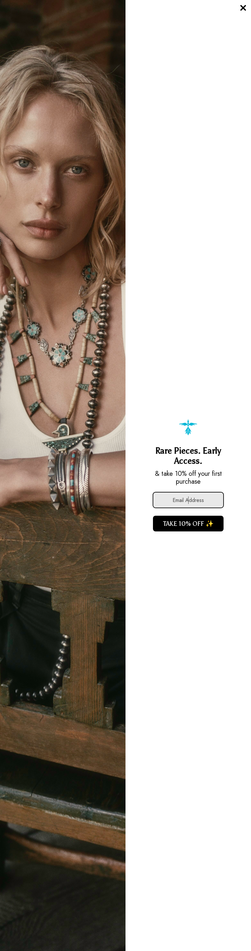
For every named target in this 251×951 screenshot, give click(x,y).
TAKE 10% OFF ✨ (188, 523)
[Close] (243, 8)
